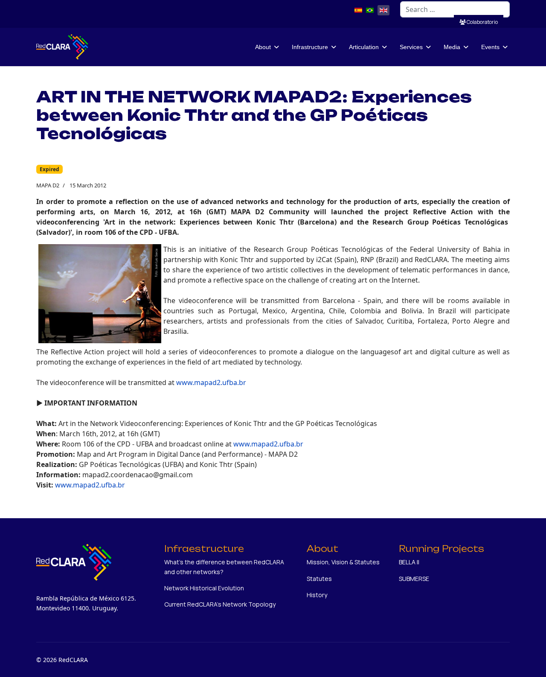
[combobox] (455, 9)
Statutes (319, 579)
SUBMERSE (414, 579)
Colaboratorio (482, 22)
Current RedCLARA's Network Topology (220, 604)
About (263, 47)
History (317, 595)
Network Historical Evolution (204, 588)
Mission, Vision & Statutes (343, 562)
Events (490, 47)
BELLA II (409, 562)
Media (452, 47)
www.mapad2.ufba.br (211, 382)
